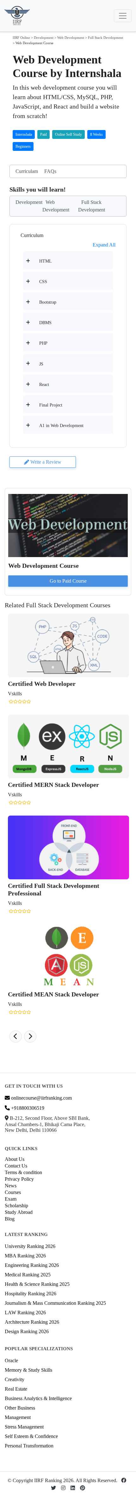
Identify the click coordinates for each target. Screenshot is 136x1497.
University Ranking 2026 (30, 1246)
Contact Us (16, 1165)
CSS (43, 281)
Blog (10, 1218)
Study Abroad (19, 1212)
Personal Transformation (29, 1445)
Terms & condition (23, 1172)
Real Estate (16, 1389)
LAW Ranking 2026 (25, 1312)
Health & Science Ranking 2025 (37, 1284)
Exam (10, 1199)
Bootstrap (47, 302)
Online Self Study (68, 134)
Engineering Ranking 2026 (32, 1265)
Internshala (23, 134)
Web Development (70, 37)
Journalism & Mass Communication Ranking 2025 (55, 1303)
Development (43, 37)
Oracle (11, 1360)
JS (41, 364)
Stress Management (24, 1426)
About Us (14, 1159)
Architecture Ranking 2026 (32, 1322)
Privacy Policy (19, 1179)
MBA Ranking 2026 (25, 1255)
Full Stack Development (105, 37)
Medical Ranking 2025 (28, 1274)
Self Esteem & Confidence (31, 1436)
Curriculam (26, 171)
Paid (43, 134)
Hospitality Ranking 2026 (30, 1293)
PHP (43, 343)
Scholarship (16, 1205)
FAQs (50, 171)
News (10, 1185)
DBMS (45, 322)
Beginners (23, 146)
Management (18, 1417)
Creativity (14, 1379)
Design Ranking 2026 (27, 1331)
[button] (15, 1037)
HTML (45, 261)
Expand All (104, 244)
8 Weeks (96, 134)
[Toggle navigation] (123, 15)
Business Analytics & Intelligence (38, 1398)
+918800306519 (27, 1108)
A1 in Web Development (61, 425)
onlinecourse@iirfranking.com (41, 1098)
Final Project (50, 405)
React (44, 384)
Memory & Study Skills (28, 1370)
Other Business (20, 1408)
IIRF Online (21, 37)
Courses (13, 1192)
